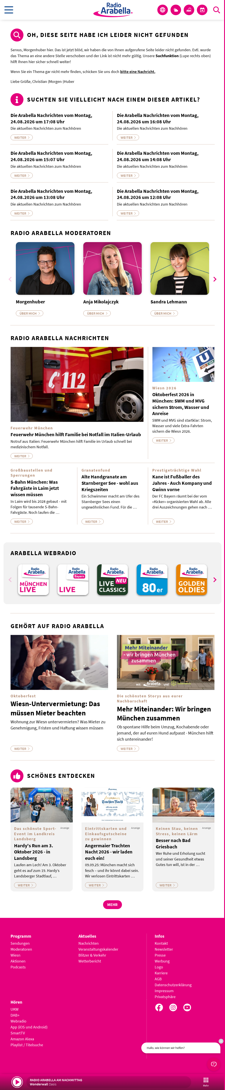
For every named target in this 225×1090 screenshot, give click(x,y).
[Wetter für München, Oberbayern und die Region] (176, 10)
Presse (160, 955)
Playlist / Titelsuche (27, 1044)
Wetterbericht (89, 961)
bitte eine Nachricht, (137, 71)
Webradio (18, 1021)
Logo (159, 967)
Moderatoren (21, 949)
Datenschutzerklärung (173, 984)
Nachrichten (88, 943)
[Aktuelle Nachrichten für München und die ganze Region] (162, 10)
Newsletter (164, 949)
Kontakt (161, 943)
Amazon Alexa (22, 1038)
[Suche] (217, 10)
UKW (14, 1009)
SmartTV (18, 1032)
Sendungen (20, 943)
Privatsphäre (165, 996)
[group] (33, 579)
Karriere (161, 972)
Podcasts (18, 967)
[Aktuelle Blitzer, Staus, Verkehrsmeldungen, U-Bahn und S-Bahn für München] (189, 10)
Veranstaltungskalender (98, 949)
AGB (158, 978)
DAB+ (15, 1015)
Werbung (162, 961)
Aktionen (18, 961)
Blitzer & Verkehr (92, 955)
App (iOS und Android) (29, 1027)
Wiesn (15, 955)
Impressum (164, 990)
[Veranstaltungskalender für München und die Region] (202, 10)
